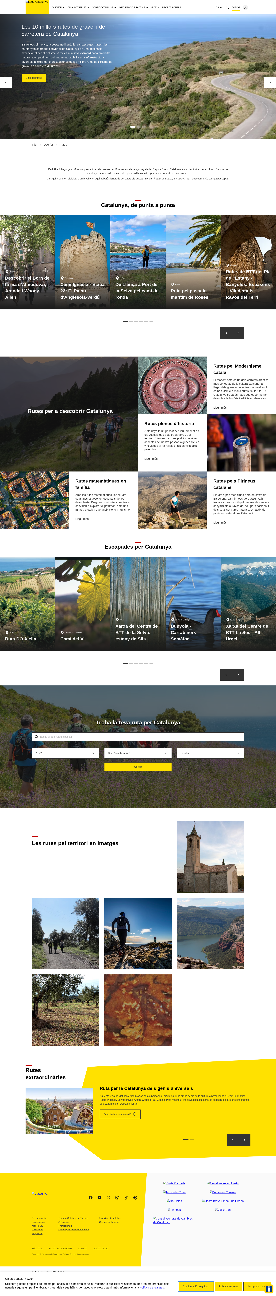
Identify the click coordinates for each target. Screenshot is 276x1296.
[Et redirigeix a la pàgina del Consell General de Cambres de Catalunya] (174, 1220)
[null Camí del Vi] (83, 604)
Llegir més (220, 407)
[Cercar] (227, 7)
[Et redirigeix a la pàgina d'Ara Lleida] (174, 1201)
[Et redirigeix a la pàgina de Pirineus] (174, 1210)
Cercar (138, 766)
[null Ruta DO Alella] (27, 604)
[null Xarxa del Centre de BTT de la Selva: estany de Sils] (138, 604)
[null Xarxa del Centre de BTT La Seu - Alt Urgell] (248, 604)
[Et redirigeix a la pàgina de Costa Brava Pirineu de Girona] (223, 1201)
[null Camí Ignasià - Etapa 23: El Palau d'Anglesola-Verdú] (83, 262)
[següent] (270, 82)
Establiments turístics (109, 1218)
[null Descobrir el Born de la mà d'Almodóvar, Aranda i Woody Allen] (27, 262)
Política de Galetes (152, 1287)
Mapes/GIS (37, 1225)
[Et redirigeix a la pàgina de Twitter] (108, 1198)
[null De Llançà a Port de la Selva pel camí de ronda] (138, 262)
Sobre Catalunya (102, 7)
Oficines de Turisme (109, 1222)
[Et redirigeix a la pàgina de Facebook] (90, 1198)
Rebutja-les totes (228, 1286)
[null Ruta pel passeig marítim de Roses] (193, 262)
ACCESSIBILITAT (100, 1248)
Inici (34, 144)
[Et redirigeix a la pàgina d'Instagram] (117, 1198)
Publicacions (38, 1222)
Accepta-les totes (257, 1286)
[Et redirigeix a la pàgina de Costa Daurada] (174, 1183)
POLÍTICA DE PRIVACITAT (60, 1248)
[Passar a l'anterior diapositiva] (226, 333)
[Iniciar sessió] (245, 7)
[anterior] (6, 82)
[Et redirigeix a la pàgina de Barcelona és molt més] (223, 1183)
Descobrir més (34, 77)
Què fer (57, 7)
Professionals (171, 7)
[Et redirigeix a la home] (37, 7)
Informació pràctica (132, 7)
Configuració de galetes (196, 1286)
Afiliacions (63, 1222)
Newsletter (37, 1229)
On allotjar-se (77, 7)
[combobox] (138, 737)
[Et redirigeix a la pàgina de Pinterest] (135, 1198)
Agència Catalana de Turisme (73, 1218)
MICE (154, 7)
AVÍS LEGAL (37, 1248)
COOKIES (82, 1248)
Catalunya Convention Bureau (73, 1229)
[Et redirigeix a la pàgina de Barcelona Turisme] (223, 1192)
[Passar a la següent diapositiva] (238, 333)
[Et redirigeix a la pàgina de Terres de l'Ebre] (174, 1192)
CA (217, 7)
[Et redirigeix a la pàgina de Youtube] (99, 1198)
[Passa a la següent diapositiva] (238, 675)
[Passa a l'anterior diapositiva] (226, 675)
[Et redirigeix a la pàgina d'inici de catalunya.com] (41, 1197)
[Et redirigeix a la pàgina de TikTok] (126, 1198)
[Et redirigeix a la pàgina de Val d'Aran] (223, 1210)
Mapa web (37, 1233)
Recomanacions (40, 1218)
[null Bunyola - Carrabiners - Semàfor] (193, 604)
